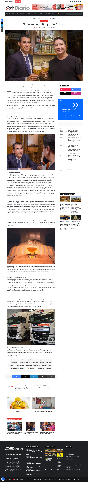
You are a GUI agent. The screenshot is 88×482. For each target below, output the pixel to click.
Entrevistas (39, 18)
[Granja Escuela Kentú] (60, 455)
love (66, 454)
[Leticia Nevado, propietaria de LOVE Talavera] (31, 426)
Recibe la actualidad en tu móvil (71, 169)
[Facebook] (16, 376)
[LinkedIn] (34, 376)
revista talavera (68, 467)
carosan (25, 360)
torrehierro (27, 371)
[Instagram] (20, 390)
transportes (36, 371)
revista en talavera (47, 365)
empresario (14, 362)
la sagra (12, 365)
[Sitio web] (16, 390)
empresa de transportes (45, 360)
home (42, 362)
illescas (49, 362)
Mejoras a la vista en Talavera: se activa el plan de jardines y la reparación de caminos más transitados (74, 158)
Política (22, 13)
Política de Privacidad (63, 479)
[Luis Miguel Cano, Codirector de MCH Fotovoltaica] (47, 426)
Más (53, 13)
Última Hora (15, 13)
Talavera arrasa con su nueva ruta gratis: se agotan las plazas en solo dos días (76, 224)
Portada (8, 13)
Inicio (35, 18)
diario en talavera (69, 452)
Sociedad (28, 13)
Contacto (51, 479)
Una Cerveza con (44, 21)
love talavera (20, 365)
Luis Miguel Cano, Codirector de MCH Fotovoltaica (47, 433)
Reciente (65, 124)
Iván (36, 27)
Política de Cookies (72, 479)
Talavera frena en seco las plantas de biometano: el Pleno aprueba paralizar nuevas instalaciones (74, 139)
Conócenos (46, 479)
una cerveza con (46, 371)
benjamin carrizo (15, 360)
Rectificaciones (80, 479)
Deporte (48, 13)
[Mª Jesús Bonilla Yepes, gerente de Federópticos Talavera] (14, 426)
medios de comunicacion (33, 365)
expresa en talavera (25, 362)
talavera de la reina (16, 371)
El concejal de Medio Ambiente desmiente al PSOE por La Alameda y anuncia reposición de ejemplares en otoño (73, 131)
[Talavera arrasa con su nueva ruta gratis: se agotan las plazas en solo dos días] (76, 217)
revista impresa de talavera (18, 368)
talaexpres (41, 368)
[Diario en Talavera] (17, 7)
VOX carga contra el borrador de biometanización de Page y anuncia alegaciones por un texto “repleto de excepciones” (74, 149)
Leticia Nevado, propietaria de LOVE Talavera (31, 433)
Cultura (35, 13)
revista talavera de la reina (70, 469)
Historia (75, 452)
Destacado (33, 360)
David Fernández (69, 449)
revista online (31, 368)
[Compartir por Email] (42, 376)
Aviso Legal (56, 479)
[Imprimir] (51, 376)
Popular (77, 124)
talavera (49, 368)
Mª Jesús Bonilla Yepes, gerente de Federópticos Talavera (14, 433)
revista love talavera (69, 465)
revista (78, 456)
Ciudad (41, 13)
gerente (36, 362)
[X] (25, 376)
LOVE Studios (22, 479)
